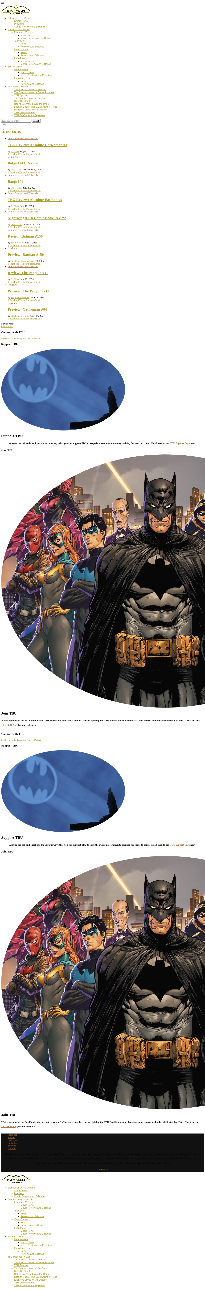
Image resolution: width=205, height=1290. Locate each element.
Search (36, 121)
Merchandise (21, 69)
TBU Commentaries (24, 112)
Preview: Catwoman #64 (27, 309)
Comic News (21, 21)
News (23, 43)
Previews (19, 23)
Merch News (27, 72)
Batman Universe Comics (19, 18)
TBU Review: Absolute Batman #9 (35, 200)
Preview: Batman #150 (26, 255)
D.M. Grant (16, 169)
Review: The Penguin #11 (28, 273)
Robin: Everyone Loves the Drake (31, 103)
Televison (19, 40)
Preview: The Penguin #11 (28, 291)
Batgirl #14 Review (23, 163)
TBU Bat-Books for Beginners (29, 115)
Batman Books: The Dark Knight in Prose (35, 106)
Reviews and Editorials (32, 46)
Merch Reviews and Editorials (36, 75)
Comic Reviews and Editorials (29, 26)
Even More (20, 58)
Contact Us (102, 1169)
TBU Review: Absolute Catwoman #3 (37, 145)
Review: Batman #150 (25, 236)
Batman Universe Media (19, 29)
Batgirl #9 (16, 182)
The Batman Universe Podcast (30, 89)
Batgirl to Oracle (22, 101)
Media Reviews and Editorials (35, 64)
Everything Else (22, 78)
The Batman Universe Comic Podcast (34, 92)
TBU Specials (21, 95)
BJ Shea (15, 151)
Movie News (27, 35)
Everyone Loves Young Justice (30, 109)
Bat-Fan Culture (15, 67)
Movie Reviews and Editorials (35, 38)
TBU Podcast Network (18, 87)
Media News (27, 61)
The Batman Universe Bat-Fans (30, 98)
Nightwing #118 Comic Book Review (37, 218)
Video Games (21, 49)
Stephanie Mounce (20, 261)
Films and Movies (23, 32)
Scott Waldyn (17, 242)
